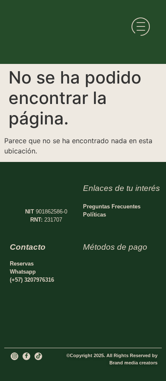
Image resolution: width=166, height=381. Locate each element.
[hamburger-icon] (140, 28)
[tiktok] (38, 356)
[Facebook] (26, 356)
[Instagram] (14, 356)
